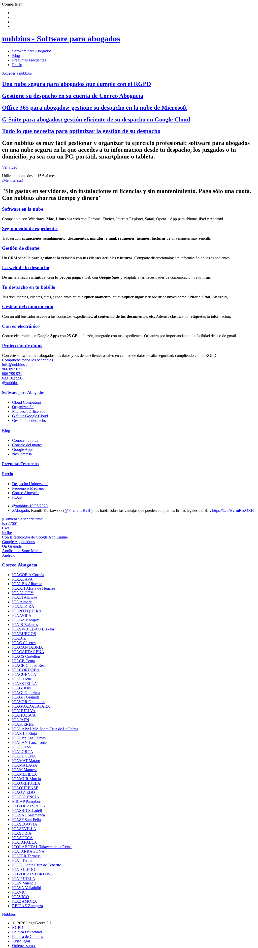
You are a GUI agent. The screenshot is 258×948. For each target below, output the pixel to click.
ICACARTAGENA (28, 652)
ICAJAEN (20, 720)
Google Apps (22, 449)
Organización (23, 407)
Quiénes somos (24, 945)
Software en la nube (22, 209)
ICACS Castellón (26, 656)
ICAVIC (19, 892)
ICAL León (21, 747)
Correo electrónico (21, 326)
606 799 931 (12, 373)
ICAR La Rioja (24, 733)
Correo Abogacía (19, 564)
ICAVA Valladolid (26, 888)
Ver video (9, 167)
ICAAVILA (21, 615)
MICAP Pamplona (27, 801)
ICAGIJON (21, 688)
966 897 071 (12, 369)
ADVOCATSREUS (28, 806)
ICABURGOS (24, 633)
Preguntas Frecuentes (29, 60)
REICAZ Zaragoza (27, 906)
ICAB (17, 497)
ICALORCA (22, 751)
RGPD (17, 927)
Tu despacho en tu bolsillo (28, 287)
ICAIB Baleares (25, 624)
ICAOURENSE (25, 788)
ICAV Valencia (24, 883)
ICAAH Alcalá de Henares (33, 588)
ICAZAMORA (24, 901)
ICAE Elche (22, 679)
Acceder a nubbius (17, 73)
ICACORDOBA (26, 670)
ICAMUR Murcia (26, 779)
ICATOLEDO (23, 869)
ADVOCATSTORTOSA (32, 874)
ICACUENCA (24, 674)
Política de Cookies (27, 936)
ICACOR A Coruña (28, 575)
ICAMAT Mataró (26, 761)
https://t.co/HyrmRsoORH (233, 510)
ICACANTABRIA (27, 647)
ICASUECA (22, 838)
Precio (17, 64)
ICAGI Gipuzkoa (26, 692)
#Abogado (20, 510)
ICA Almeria (22, 602)
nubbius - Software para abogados (61, 38)
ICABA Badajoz (25, 620)
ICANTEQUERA (27, 611)
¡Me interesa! (12, 180)
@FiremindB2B (77, 510)
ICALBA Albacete (27, 584)
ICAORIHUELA (26, 783)
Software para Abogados (31, 51)
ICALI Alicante (24, 597)
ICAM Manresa (24, 770)
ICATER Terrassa (26, 856)
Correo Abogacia (25, 493)
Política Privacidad (27, 932)
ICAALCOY (23, 593)
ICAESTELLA (24, 683)
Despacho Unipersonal (30, 484)
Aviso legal (21, 941)
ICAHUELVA (24, 711)
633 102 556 (12, 378)
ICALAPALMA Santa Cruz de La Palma (45, 729)
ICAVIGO (20, 897)
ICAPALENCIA (25, 797)
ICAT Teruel (22, 860)
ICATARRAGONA (28, 851)
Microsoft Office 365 (29, 411)
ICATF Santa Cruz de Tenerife (36, 865)
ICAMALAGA (24, 765)
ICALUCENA (24, 756)
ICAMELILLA (24, 774)
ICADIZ (19, 638)
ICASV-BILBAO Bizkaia (33, 629)
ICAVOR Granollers (28, 702)
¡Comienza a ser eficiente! (22, 519)
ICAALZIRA (23, 606)
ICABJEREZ (23, 724)
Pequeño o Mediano (28, 488)
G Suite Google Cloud (30, 416)
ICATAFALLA (24, 842)
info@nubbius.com (17, 364)
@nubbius (10, 383)
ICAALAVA (22, 579)
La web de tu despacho (25, 267)
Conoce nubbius (25, 440)
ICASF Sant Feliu (26, 819)
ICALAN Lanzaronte (29, 742)
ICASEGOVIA (24, 824)
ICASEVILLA (24, 829)
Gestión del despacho (29, 420)
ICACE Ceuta (23, 661)
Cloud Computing (26, 402)
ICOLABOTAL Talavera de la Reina (42, 847)
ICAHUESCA (24, 715)
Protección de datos (22, 345)
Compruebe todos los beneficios (27, 360)
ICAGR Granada (26, 697)
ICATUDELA (23, 878)
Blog (16, 55)
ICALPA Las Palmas (29, 738)
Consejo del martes (27, 445)
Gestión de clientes (21, 248)
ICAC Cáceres (24, 643)
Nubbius (9, 914)
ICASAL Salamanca (28, 815)
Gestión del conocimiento (27, 306)
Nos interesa (22, 454)
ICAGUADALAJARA (31, 706)
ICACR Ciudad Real (29, 665)
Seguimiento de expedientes (30, 228)
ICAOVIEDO (23, 792)
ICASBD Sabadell (27, 810)
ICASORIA (21, 833)
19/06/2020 (38, 506)
